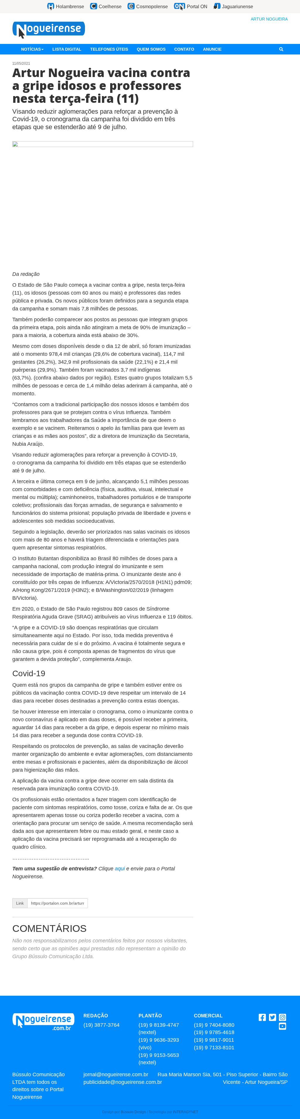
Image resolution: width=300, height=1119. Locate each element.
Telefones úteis (109, 49)
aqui (120, 869)
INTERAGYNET (185, 1112)
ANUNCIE (212, 49)
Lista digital (66, 49)
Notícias (31, 49)
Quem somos (151, 49)
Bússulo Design (133, 1112)
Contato (184, 49)
